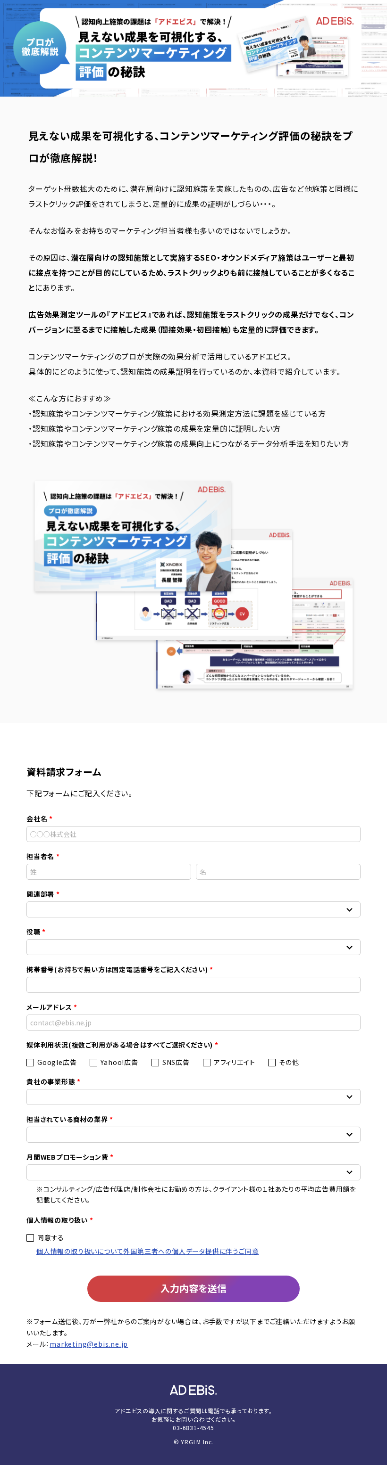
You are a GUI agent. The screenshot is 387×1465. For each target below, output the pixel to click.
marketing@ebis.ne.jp (89, 1344)
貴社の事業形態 (51, 1081)
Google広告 (56, 1062)
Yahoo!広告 (119, 1062)
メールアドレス (49, 1007)
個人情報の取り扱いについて (79, 1251)
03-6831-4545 (193, 1428)
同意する (50, 1237)
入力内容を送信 (193, 1288)
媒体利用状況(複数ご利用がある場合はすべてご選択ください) (119, 1044)
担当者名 (40, 856)
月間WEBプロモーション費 (67, 1157)
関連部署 (40, 894)
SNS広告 (176, 1062)
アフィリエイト (234, 1062)
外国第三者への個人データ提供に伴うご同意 (191, 1251)
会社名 (36, 818)
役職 (33, 931)
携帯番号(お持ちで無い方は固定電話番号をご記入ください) (117, 969)
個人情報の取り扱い (57, 1220)
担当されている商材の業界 (67, 1119)
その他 (289, 1062)
